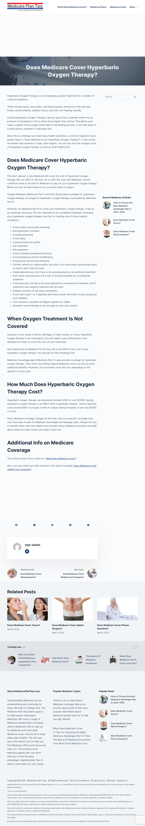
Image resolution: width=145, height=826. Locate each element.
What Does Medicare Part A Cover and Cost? (128, 660)
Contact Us (122, 780)
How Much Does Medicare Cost (70, 743)
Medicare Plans (98, 7)
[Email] (88, 525)
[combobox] (117, 97)
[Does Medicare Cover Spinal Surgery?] (107, 234)
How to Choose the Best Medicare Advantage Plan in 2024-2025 (123, 699)
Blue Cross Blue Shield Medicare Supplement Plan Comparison (27, 659)
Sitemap (111, 780)
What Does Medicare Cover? (72, 7)
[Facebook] (16, 525)
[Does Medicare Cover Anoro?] (107, 222)
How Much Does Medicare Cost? (60, 660)
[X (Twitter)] (34, 525)
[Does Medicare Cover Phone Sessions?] (117, 609)
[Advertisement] (72, 35)
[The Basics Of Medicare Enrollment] (79, 660)
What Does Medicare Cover (68, 728)
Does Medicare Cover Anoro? (23, 625)
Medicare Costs (118, 7)
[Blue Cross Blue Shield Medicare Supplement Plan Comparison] (11, 660)
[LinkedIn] (70, 525)
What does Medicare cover (60, 458)
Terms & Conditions (79, 780)
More (132, 7)
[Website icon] (27, 551)
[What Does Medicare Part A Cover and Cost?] (112, 660)
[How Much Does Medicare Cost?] (45, 660)
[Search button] (134, 96)
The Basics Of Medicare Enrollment (93, 660)
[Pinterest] (52, 525)
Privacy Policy (98, 780)
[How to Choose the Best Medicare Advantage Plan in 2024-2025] (107, 205)
